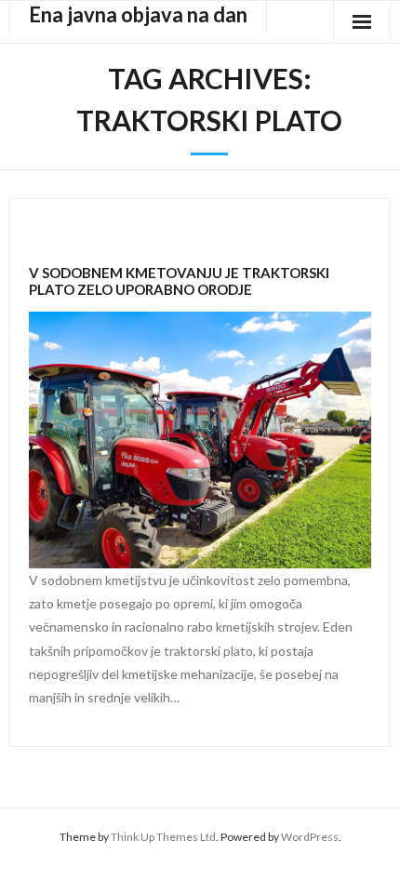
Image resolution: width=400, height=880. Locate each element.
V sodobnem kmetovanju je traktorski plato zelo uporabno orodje (179, 281)
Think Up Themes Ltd (163, 837)
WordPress (310, 837)
